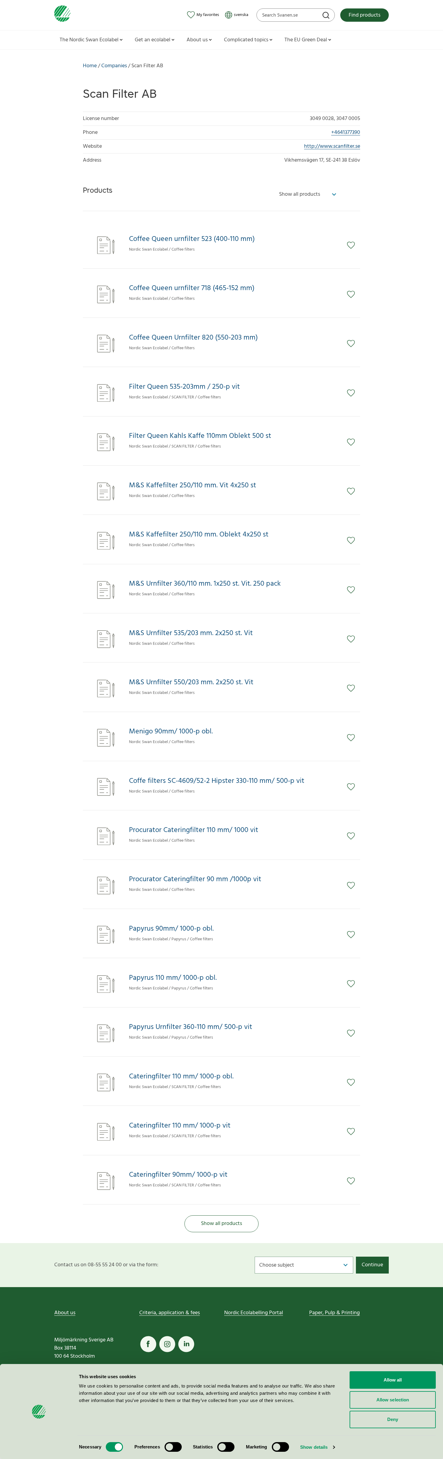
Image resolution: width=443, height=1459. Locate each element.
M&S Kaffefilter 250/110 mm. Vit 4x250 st (192, 485)
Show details (314, 1447)
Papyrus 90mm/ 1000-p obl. (171, 929)
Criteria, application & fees (169, 1313)
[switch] (173, 1447)
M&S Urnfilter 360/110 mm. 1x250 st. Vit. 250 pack (205, 584)
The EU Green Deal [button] (305, 40)
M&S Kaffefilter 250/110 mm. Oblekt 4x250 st (199, 534)
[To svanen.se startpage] (62, 14)
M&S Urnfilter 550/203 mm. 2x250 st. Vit (191, 682)
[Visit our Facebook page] (148, 1344)
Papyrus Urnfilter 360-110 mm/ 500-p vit (190, 1027)
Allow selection (392, 1399)
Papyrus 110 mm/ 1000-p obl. (173, 978)
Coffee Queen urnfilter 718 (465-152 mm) (191, 288)
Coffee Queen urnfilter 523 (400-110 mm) (192, 239)
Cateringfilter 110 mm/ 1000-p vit (180, 1126)
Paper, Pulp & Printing (334, 1313)
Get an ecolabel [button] (152, 40)
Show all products (221, 1223)
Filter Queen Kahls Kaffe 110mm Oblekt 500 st (200, 436)
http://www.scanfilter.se (332, 146)
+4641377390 (345, 132)
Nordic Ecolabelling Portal (253, 1313)
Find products (364, 15)
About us (64, 1313)
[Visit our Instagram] (167, 1344)
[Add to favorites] (353, 245)
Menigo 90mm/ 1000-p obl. (171, 731)
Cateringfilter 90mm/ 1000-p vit (178, 1175)
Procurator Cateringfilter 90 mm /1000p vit (195, 879)
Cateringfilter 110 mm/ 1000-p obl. (181, 1076)
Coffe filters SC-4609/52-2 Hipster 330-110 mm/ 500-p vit (216, 781)
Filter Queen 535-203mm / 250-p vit (184, 387)
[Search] (326, 16)
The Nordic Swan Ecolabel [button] (89, 40)
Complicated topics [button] (246, 40)
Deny (392, 1419)
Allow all (393, 1379)
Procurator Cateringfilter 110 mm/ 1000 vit (193, 830)
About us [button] (197, 40)
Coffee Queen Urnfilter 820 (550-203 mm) (193, 338)
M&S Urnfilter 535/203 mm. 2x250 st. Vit (191, 633)
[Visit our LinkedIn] (186, 1344)
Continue (372, 1265)
